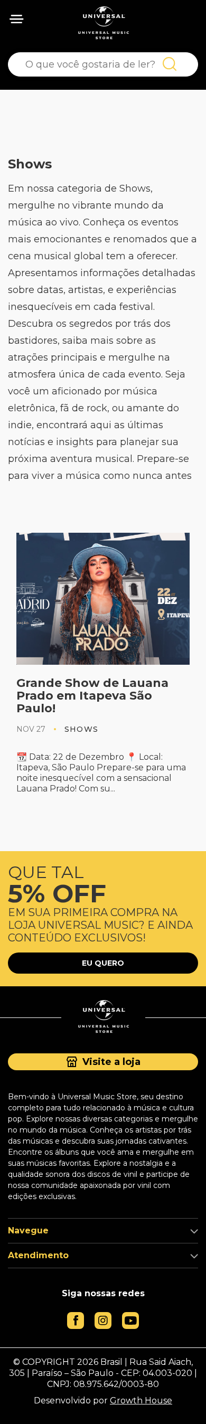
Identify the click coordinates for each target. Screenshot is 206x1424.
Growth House (141, 1400)
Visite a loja (111, 1062)
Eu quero (103, 963)
